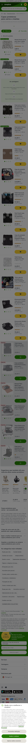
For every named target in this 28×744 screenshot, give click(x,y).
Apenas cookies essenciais (14, 741)
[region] (14, 723)
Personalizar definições (14, 731)
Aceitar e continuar (14, 736)
